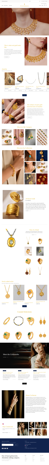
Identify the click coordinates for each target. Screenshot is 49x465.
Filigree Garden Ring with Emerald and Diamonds (30, 323)
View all (24, 95)
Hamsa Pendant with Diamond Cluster (8, 87)
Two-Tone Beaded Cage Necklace (17, 324)
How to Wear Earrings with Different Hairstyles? (23, 373)
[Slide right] (26, 93)
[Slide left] (23, 93)
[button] (34, 1)
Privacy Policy (3, 460)
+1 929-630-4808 (27, 442)
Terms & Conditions (7, 460)
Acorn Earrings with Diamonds (42, 324)
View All (33, 234)
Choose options (31, 90)
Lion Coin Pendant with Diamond (40, 302)
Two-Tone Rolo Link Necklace (29, 87)
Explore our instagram (5, 432)
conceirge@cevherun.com (33, 442)
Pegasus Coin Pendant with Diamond (18, 302)
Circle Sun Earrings (42, 338)
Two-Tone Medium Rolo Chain (40, 87)
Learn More (27, 210)
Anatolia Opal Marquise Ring (19, 87)
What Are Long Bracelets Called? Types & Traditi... (39, 373)
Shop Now (29, 117)
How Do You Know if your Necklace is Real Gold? (8, 373)
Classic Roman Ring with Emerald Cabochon (18, 337)
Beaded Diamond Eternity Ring (5, 324)
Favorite (33, 459)
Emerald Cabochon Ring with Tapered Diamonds (30, 337)
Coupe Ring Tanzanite (29, 302)
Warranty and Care (42, 459)
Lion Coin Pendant (5, 302)
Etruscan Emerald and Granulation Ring (6, 338)
